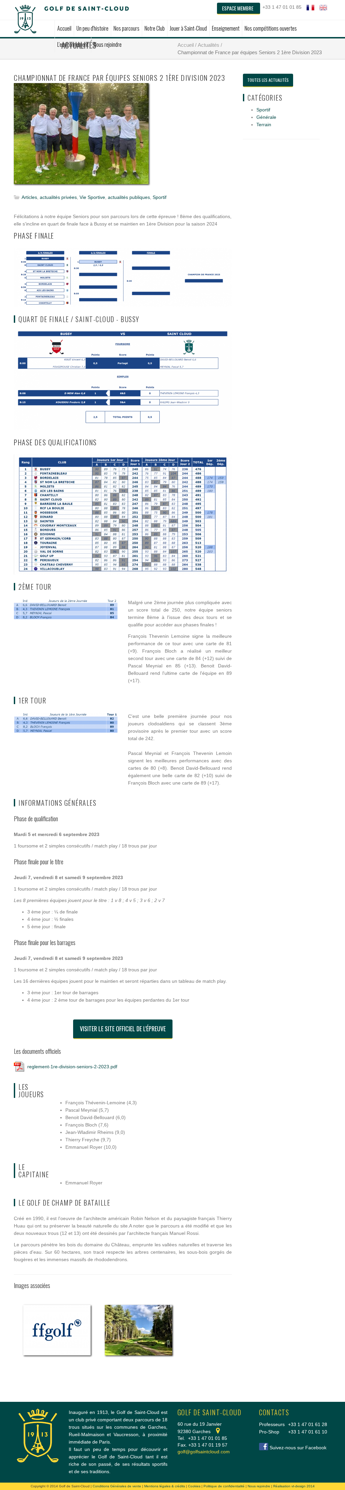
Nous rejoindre (259, 1486)
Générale (266, 117)
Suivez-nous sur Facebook (298, 1447)
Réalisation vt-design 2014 (294, 1486)
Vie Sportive (92, 197)
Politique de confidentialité (224, 1486)
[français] (310, 7)
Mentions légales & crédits (164, 1486)
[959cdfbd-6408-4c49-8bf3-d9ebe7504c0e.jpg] (81, 138)
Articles (29, 197)
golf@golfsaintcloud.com (204, 1451)
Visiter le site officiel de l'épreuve (123, 1028)
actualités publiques (129, 197)
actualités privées (58, 197)
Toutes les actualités (268, 80)
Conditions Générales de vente (117, 1486)
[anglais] (323, 7)
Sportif (159, 197)
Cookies (194, 1486)
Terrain (263, 124)
